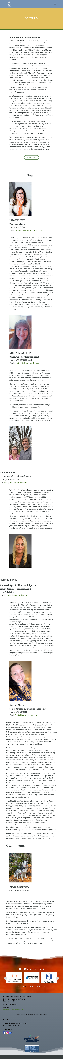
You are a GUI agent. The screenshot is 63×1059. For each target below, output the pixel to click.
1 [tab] (18, 986)
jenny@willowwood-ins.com (16, 595)
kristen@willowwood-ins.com (27, 363)
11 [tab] (41, 986)
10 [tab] (39, 986)
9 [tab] (37, 986)
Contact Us (30, 157)
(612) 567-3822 (12, 1004)
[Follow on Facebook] (4, 1033)
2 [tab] (21, 986)
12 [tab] (44, 986)
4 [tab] (25, 986)
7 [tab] (32, 986)
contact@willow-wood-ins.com (13, 1009)
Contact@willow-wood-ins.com (28, 230)
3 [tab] (23, 986)
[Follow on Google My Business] (10, 1033)
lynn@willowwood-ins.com (15, 483)
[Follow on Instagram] (7, 1033)
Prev (5, 978)
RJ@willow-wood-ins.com (26, 715)
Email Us (6, 1007)
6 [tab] (30, 986)
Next (57, 978)
